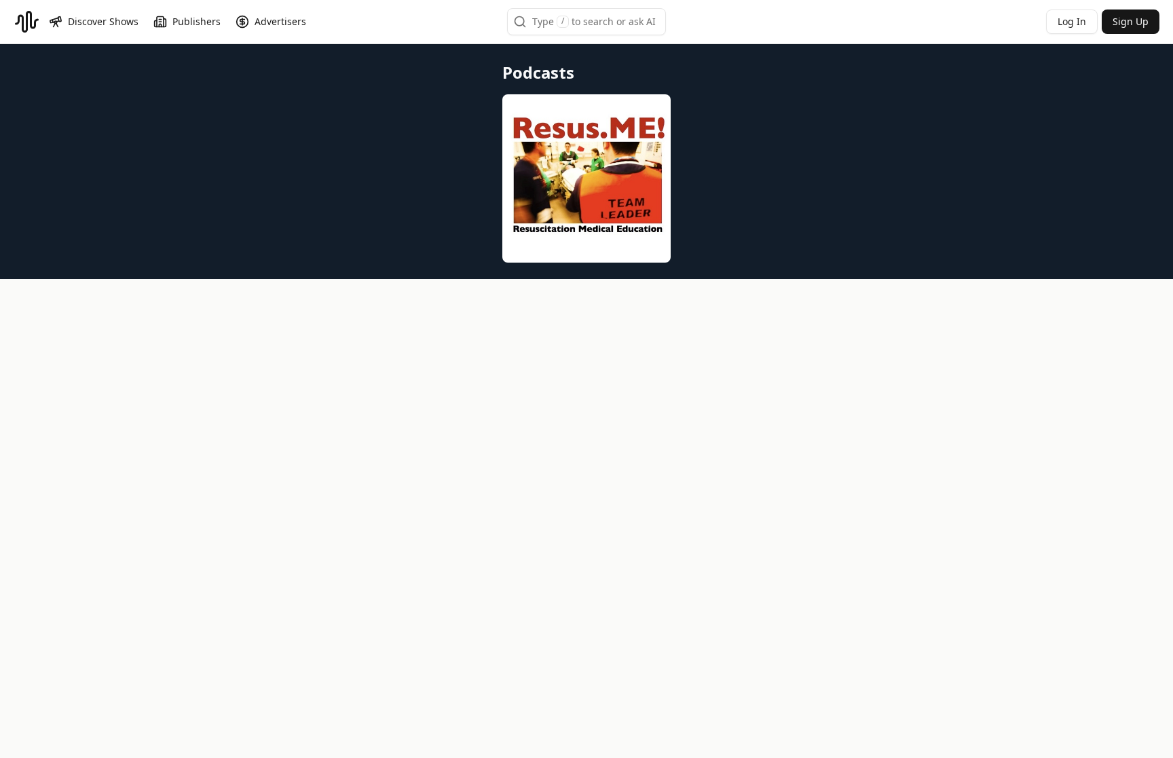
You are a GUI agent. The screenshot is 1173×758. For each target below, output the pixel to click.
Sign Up (1131, 21)
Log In (1072, 21)
